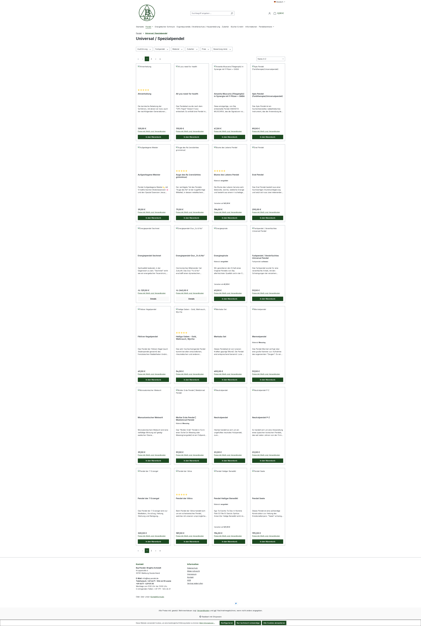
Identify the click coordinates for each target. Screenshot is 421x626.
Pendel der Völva (184, 498)
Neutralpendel (221, 417)
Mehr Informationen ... (207, 623)
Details (153, 299)
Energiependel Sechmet (149, 255)
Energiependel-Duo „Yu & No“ (190, 255)
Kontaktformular (157, 597)
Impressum (191, 574)
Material (176, 49)
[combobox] (210, 13)
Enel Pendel (258, 175)
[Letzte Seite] (160, 59)
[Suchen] (231, 13)
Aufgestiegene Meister (149, 175)
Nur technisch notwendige (248, 623)
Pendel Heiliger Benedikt (226, 498)
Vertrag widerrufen (195, 583)
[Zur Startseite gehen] (147, 13)
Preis (204, 49)
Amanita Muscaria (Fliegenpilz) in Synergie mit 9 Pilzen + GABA (229, 95)
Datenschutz (192, 568)
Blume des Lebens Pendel (226, 175)
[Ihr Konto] (269, 13)
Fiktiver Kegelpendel (148, 336)
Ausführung (142, 49)
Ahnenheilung (144, 94)
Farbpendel (160, 49)
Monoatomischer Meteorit (150, 417)
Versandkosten (203, 610)
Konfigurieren (227, 623)
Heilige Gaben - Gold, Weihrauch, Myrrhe (186, 337)
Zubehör (191, 49)
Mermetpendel (259, 336)
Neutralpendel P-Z (261, 417)
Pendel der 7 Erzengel (148, 498)
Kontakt (190, 577)
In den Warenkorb (153, 137)
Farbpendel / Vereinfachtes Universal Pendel (265, 256)
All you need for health (187, 94)
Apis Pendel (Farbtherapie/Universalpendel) (267, 95)
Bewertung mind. (220, 49)
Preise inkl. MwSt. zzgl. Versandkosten (152, 131)
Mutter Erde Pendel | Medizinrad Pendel (186, 418)
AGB (189, 580)
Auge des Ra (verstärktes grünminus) (188, 176)
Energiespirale (221, 255)
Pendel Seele (258, 498)
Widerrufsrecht (193, 571)
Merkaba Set (220, 336)
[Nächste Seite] (155, 59)
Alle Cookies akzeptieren (274, 623)
